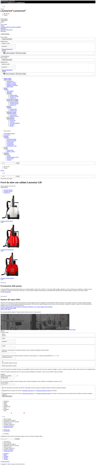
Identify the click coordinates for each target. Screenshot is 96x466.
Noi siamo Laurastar (11, 139)
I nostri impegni (10, 141)
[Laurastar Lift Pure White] (11, 219)
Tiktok (5, 455)
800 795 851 (7, 429)
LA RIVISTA (7, 134)
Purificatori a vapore (11, 112)
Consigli (9, 155)
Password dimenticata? (7, 49)
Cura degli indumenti (15, 123)
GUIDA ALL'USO (8, 427)
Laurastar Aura (10, 81)
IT (4, 6)
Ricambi (12, 125)
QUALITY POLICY (9, 426)
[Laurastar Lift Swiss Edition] (11, 277)
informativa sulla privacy (28, 390)
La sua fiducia (10, 143)
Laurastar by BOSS (11, 82)
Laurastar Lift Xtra (14, 102)
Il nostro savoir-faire (11, 140)
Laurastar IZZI (13, 109)
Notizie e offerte (7, 78)
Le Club (6, 147)
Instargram (6, 453)
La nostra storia (10, 144)
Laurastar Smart (13, 95)
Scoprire (13, 133)
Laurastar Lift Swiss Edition (7, 278)
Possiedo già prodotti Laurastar (9, 365)
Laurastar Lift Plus (14, 103)
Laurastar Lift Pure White (7, 221)
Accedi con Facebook (9, 53)
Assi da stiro (12, 120)
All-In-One (9, 92)
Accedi (2, 21)
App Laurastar (10, 158)
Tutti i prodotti (10, 91)
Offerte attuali (10, 86)
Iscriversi (17, 439)
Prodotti (5, 88)
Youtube (6, 457)
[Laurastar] (48, 11)
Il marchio (6, 136)
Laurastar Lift (13, 105)
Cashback (9, 159)
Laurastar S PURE (14, 96)
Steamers (9, 106)
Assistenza (6, 152)
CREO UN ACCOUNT (7, 39)
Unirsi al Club (10, 150)
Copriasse (12, 121)
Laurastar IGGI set (14, 116)
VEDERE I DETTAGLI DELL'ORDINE (11, 27)
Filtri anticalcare (10, 117)
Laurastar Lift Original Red (7, 249)
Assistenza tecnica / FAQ (13, 157)
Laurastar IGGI (13, 110)
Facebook (6, 456)
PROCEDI (3, 28)
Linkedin (6, 459)
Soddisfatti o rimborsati (12, 85)
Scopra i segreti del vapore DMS (8, 308)
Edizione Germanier (11, 84)
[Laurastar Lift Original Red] (11, 248)
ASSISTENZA (4, 187)
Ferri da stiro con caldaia (12, 99)
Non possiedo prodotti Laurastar (9, 363)
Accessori (12, 124)
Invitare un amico (11, 151)
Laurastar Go (13, 98)
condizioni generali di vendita (43, 390)
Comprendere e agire (11, 146)
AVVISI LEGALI (5, 461)
